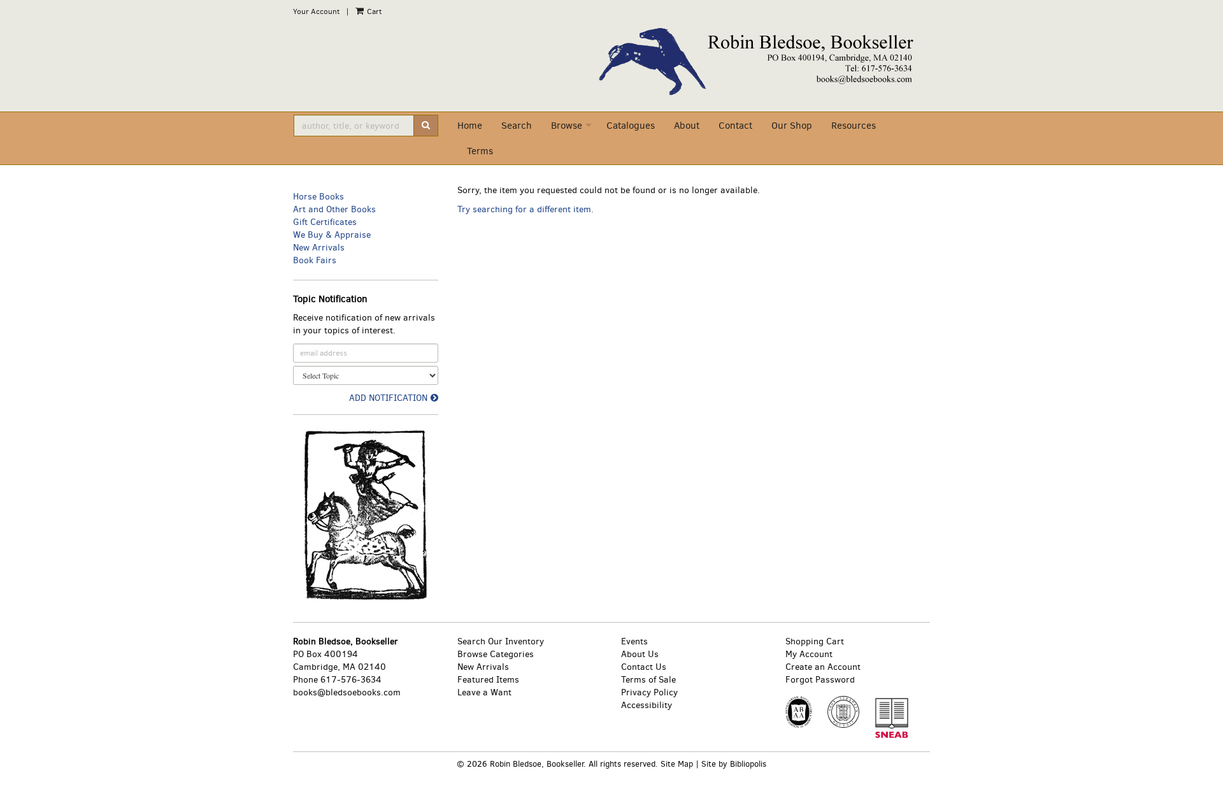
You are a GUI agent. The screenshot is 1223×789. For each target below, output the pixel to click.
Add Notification (388, 398)
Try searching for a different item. (525, 209)
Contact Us (643, 667)
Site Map (677, 763)
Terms (480, 151)
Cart (373, 11)
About (686, 125)
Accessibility (646, 705)
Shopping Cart (814, 641)
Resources (853, 125)
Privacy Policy (649, 692)
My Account (809, 654)
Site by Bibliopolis (733, 763)
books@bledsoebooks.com (347, 692)
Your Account (316, 11)
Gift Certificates (325, 222)
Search (516, 125)
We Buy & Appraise (332, 235)
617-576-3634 (351, 680)
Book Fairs (314, 260)
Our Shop (791, 125)
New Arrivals (319, 248)
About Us (640, 654)
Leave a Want (484, 692)
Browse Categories (495, 654)
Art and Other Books (334, 209)
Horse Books (318, 197)
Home (469, 125)
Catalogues (630, 125)
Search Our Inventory (500, 641)
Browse (566, 125)
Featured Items (488, 680)
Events (634, 641)
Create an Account (823, 667)
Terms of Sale (648, 680)
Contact (735, 125)
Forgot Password (820, 680)
